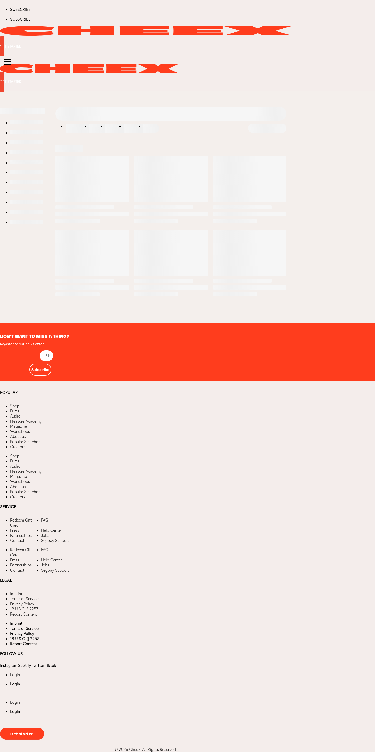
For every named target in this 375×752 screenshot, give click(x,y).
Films (14, 410)
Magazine (18, 426)
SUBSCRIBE (20, 9)
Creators (17, 446)
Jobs (45, 535)
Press (14, 530)
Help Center (51, 530)
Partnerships (21, 535)
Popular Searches (25, 441)
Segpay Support (55, 540)
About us (18, 436)
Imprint (16, 593)
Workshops (20, 431)
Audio (15, 416)
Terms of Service (24, 598)
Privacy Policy (22, 603)
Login (15, 674)
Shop (14, 405)
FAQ (45, 520)
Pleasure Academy (26, 421)
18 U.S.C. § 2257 (24, 608)
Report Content (23, 614)
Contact (17, 540)
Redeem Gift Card (21, 522)
